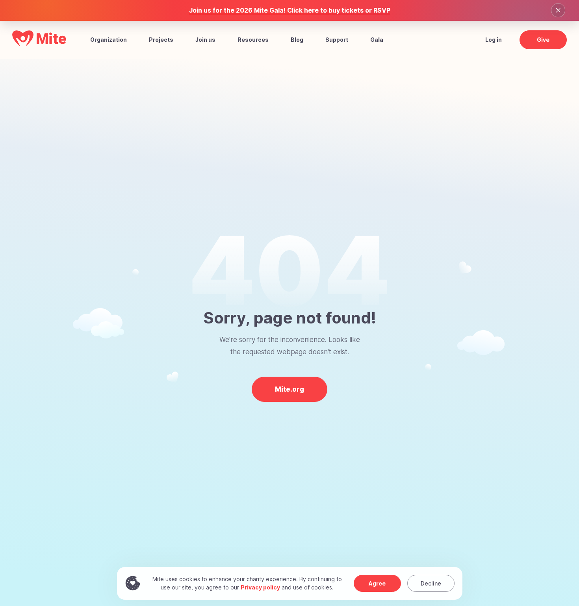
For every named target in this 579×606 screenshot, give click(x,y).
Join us (205, 39)
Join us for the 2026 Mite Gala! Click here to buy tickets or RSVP (289, 10)
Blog (297, 39)
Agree (377, 583)
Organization (108, 39)
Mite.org (289, 389)
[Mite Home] (39, 44)
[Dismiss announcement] (558, 10)
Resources (253, 39)
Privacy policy (260, 587)
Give (543, 39)
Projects (161, 39)
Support (336, 39)
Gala (376, 39)
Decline (431, 583)
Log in (493, 39)
